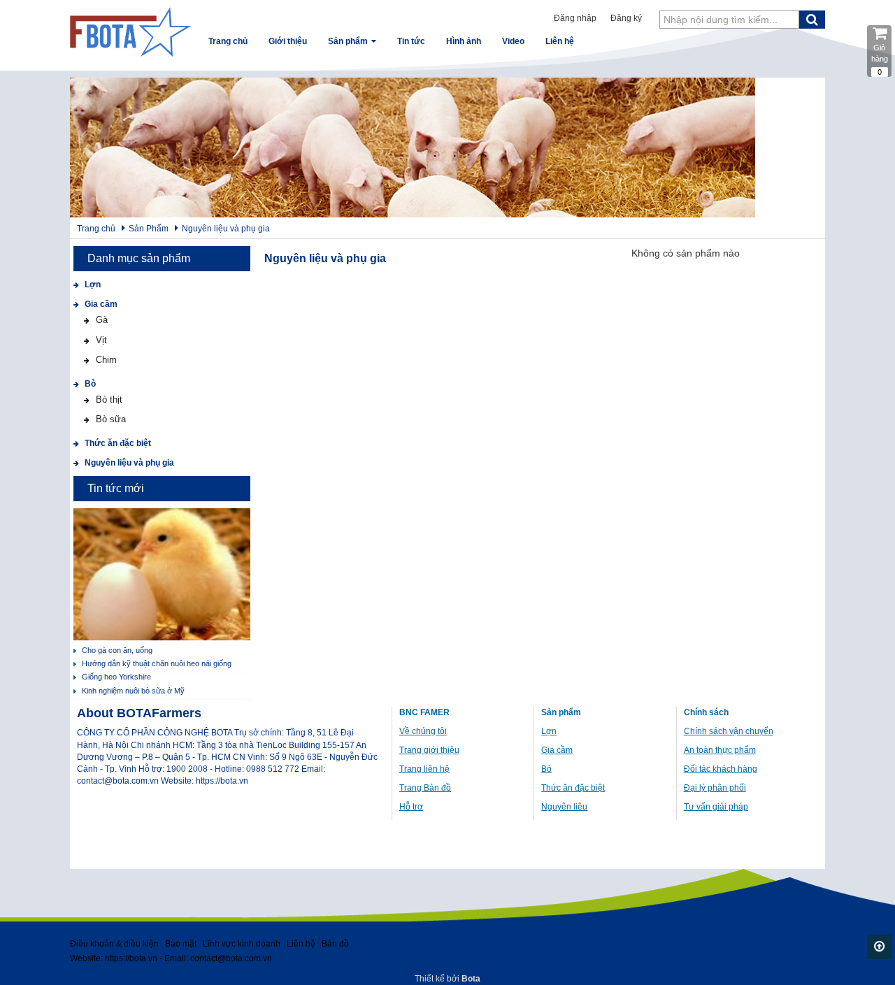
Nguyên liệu (564, 807)
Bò (89, 384)
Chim (105, 359)
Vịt (100, 340)
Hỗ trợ (411, 807)
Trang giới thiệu (429, 750)
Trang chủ (96, 228)
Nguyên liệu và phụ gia (226, 228)
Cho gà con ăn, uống (117, 650)
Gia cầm (100, 304)
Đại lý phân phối (715, 788)
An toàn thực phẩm (720, 750)
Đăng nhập (575, 18)
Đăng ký (626, 18)
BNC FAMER (424, 712)
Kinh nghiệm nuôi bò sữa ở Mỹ (133, 690)
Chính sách (706, 712)
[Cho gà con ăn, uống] (161, 574)
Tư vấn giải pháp (716, 807)
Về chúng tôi (423, 731)
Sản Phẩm (149, 228)
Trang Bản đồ (425, 788)
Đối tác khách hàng (720, 769)
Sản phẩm (561, 712)
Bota (470, 979)
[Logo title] (130, 32)
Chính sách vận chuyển (728, 731)
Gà (100, 320)
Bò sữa (109, 419)
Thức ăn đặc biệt (117, 443)
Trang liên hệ (424, 769)
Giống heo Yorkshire (116, 677)
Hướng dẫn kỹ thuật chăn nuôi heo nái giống (156, 663)
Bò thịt (107, 399)
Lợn (92, 284)
